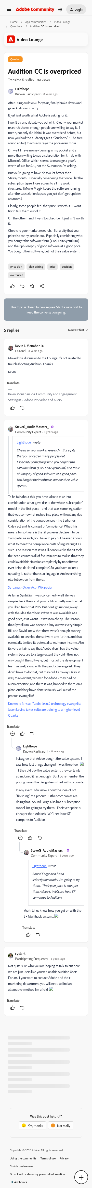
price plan (16, 266)
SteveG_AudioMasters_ (32, 427)
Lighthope (22, 89)
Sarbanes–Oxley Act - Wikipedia (30, 587)
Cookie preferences (21, 1166)
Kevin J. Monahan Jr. (29, 346)
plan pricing (36, 266)
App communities (35, 22)
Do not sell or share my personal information (37, 1174)
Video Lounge (62, 22)
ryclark (20, 953)
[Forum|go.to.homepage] (35, 9)
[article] (46, 377)
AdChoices (20, 1182)
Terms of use (48, 1158)
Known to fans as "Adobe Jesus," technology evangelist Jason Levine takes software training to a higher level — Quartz (46, 709)
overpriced (16, 275)
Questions (16, 26)
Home (14, 22)
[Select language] (60, 9)
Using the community (23, 1158)
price (52, 266)
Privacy (64, 1158)
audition (67, 266)
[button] (9, 11)
